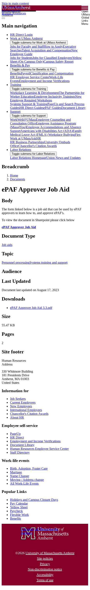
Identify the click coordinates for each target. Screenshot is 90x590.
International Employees (26, 410)
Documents (17, 179)
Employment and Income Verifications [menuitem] (44, 81)
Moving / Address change (27, 479)
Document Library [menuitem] (73, 108)
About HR (17, 417)
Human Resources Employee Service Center (39, 448)
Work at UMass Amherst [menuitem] (26, 38)
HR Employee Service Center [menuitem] (29, 77)
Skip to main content (15, 3)
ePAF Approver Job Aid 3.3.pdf (31, 307)
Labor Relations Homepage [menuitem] (28, 158)
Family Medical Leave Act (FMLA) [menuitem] (46, 132)
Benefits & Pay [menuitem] (20, 65)
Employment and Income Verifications (35, 441)
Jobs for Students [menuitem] (21, 58)
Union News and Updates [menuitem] (63, 158)
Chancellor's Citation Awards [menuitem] (37, 146)
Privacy (45, 564)
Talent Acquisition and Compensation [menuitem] (46, 50)
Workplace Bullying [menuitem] (61, 134)
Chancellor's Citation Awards (29, 413)
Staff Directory (20, 452)
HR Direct (17, 437)
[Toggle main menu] (3, 18)
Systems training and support (48, 262)
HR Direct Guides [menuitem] (31, 108)
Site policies (45, 558)
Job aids (7, 245)
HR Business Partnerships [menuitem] (27, 142)
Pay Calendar (19, 503)
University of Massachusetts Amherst (49, 553)
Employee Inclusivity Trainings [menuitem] (54, 96)
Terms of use (45, 580)
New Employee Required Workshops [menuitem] (46, 98)
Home (14, 175)
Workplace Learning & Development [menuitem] (34, 93)
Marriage (16, 472)
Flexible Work (19, 514)
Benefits (15, 518)
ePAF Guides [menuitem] (52, 108)
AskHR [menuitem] (36, 138)
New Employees (21, 406)
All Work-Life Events (24, 483)
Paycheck (16, 511)
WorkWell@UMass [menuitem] (23, 119)
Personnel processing (15, 262)
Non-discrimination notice (45, 569)
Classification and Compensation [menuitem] (52, 73)
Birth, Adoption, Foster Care (29, 468)
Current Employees (22, 402)
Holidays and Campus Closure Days (34, 499)
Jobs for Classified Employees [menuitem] (52, 58)
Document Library (22, 445)
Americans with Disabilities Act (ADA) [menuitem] (46, 131)
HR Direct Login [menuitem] (21, 34)
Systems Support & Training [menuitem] (28, 104)
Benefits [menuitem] (15, 73)
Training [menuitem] (15, 84)
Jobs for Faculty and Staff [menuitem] (27, 46)
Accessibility (45, 574)
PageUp (15, 433)
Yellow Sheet (19, 507)
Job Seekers (18, 398)
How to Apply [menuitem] (53, 46)
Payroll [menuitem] (25, 73)
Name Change (19, 476)
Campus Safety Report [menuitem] (59, 61)
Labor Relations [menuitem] (20, 149)
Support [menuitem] (15, 111)
